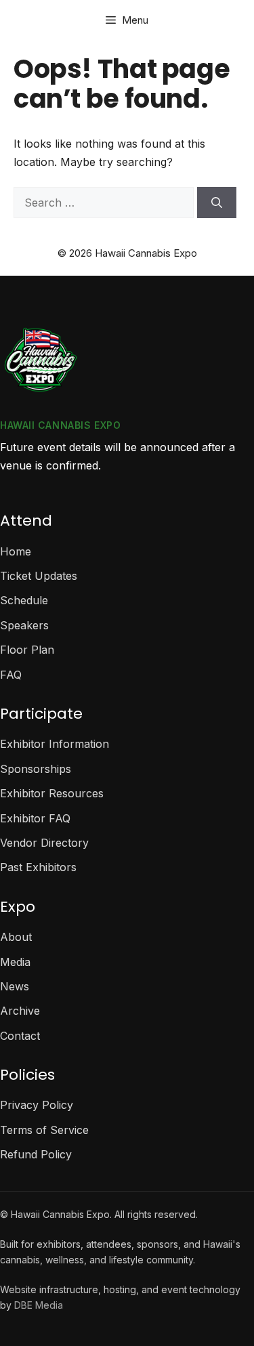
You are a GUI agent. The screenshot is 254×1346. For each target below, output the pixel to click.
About (16, 937)
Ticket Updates (38, 576)
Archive (20, 1010)
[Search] (216, 202)
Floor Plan (27, 649)
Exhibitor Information (54, 744)
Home (15, 551)
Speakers (24, 625)
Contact (20, 1036)
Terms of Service (44, 1130)
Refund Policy (36, 1154)
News (14, 986)
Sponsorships (35, 769)
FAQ (11, 674)
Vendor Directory (44, 842)
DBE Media (38, 1305)
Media (15, 962)
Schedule (24, 600)
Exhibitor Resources (52, 793)
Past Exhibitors (38, 867)
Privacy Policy (36, 1105)
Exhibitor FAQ (35, 818)
